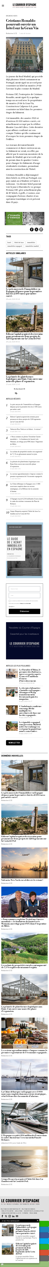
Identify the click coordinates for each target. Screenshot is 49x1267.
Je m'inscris (24, 668)
